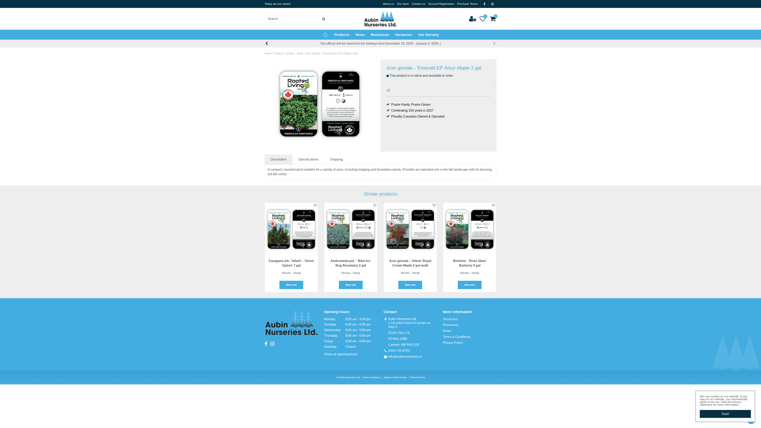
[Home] (325, 35)
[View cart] (492, 18)
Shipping (336, 159)
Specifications (308, 159)
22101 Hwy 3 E (399, 332)
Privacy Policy (453, 342)
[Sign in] (472, 18)
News (447, 330)
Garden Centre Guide (395, 377)
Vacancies (450, 319)
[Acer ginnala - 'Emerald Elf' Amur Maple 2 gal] (320, 104)
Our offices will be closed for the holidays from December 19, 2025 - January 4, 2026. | (380, 43)
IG (492, 4)
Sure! (725, 414)
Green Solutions (371, 377)
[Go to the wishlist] (482, 18)
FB (484, 4)
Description (279, 159)
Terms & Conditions (456, 336)
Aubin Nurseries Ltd (402, 319)
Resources (450, 325)
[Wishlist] (482, 18)
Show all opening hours (340, 354)
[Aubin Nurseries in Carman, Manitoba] (380, 19)
